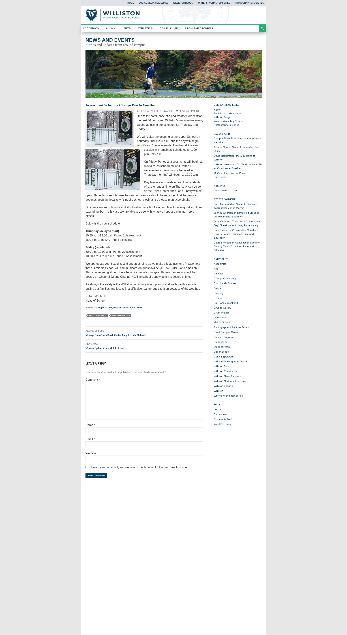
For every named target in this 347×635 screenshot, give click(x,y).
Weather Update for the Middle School (104, 346)
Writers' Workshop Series (228, 395)
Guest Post (220, 317)
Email (90, 439)
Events (218, 298)
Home (130, 3)
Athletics (218, 273)
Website (90, 453)
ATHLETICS (145, 28)
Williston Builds (222, 366)
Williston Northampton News (127, 307)
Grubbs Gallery (222, 307)
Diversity (219, 293)
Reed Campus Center (226, 332)
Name (90, 425)
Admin (169, 111)
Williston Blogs (183, 3)
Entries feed (221, 414)
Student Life (221, 341)
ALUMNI (111, 28)
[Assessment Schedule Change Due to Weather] (109, 128)
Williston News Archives (227, 376)
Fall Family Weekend (226, 302)
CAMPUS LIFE (169, 28)
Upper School (105, 307)
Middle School (222, 322)
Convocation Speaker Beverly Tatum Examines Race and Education (235, 234)
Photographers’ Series (249, 3)
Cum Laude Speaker (225, 283)
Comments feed (223, 419)
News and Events (110, 40)
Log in (217, 409)
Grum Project (221, 312)
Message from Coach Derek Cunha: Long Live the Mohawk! (115, 332)
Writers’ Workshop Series (214, 3)
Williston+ (219, 390)
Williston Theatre (223, 385)
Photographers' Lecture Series (231, 327)
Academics (220, 263)
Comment (92, 379)
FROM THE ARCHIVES (199, 28)
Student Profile (222, 346)
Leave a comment (189, 111)
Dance (217, 288)
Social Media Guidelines (153, 3)
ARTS (127, 28)
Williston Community (225, 371)
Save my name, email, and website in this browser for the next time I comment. (140, 467)
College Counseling (225, 278)
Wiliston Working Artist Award (230, 361)
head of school (98, 315)
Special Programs (224, 337)
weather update (121, 315)
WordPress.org (222, 424)
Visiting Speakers (224, 356)
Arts (216, 268)
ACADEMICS (91, 28)
